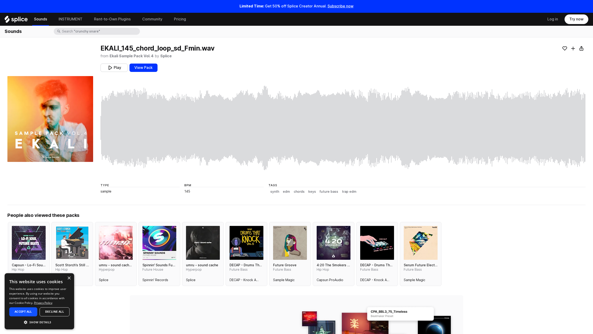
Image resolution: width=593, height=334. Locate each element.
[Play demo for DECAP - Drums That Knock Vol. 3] (377, 243)
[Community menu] (165, 19)
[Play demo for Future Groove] (290, 243)
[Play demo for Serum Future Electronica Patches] (420, 243)
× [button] (69, 278)
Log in (552, 19)
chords (299, 191)
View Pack (143, 67)
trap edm (349, 191)
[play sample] (343, 128)
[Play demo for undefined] (50, 119)
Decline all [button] (54, 312)
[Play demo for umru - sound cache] (203, 243)
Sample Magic (284, 281)
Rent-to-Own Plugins (112, 19)
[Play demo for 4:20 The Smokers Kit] (333, 243)
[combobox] (100, 31)
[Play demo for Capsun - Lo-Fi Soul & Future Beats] (28, 243)
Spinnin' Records (155, 281)
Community (152, 19)
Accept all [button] (23, 312)
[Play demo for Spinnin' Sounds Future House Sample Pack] (159, 243)
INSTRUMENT (70, 19)
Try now (576, 19)
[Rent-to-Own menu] (134, 19)
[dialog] (39, 301)
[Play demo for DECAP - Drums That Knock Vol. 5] (246, 243)
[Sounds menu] (50, 19)
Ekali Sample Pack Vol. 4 (132, 56)
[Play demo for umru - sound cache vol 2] (116, 243)
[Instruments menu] (86, 19)
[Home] (16, 20)
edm (286, 191)
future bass (329, 191)
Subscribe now (340, 6)
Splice (166, 56)
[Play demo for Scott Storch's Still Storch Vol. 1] (72, 243)
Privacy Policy (43, 303)
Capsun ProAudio (330, 281)
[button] (39, 322)
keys (312, 191)
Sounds (40, 19)
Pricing (180, 19)
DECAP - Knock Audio (246, 281)
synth (274, 191)
